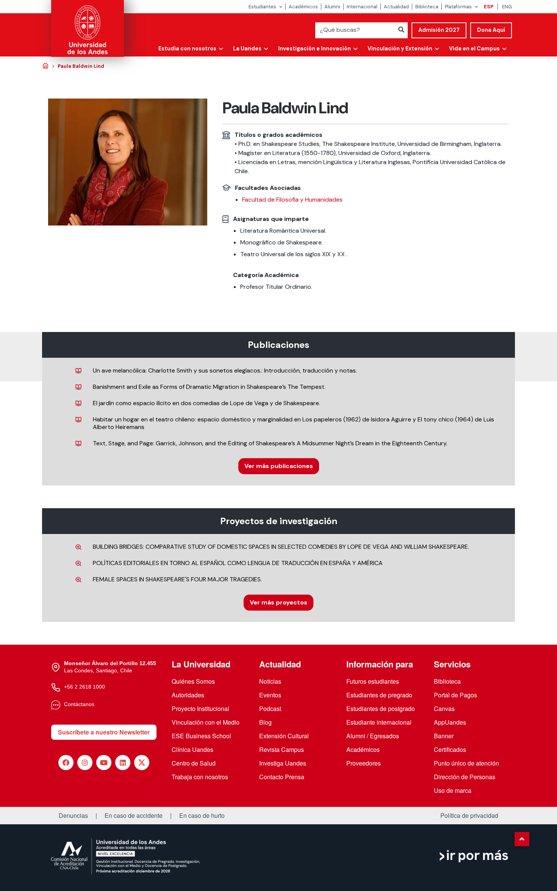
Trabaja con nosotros (200, 776)
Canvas (444, 708)
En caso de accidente (134, 816)
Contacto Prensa (281, 776)
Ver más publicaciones (278, 466)
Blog (265, 722)
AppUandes (450, 722)
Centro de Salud (194, 763)
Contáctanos (79, 704)
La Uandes (247, 48)
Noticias (270, 681)
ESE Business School (201, 735)
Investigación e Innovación (314, 48)
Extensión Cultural (284, 735)
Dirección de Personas (464, 776)
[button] (522, 839)
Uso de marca (452, 790)
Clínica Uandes (192, 749)
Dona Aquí (491, 30)
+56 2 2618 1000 (84, 687)
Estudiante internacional (378, 722)
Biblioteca (426, 6)
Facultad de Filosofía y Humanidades (292, 200)
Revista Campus (281, 749)
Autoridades (188, 695)
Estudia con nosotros (187, 48)
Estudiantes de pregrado (379, 695)
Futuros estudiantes (372, 681)
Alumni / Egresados (372, 735)
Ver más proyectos (278, 602)
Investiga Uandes (282, 763)
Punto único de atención (466, 763)
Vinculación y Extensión (400, 48)
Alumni (332, 6)
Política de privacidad (469, 816)
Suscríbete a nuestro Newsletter (104, 732)
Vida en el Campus (474, 48)
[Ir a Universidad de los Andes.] (45, 66)
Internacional (362, 6)
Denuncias (73, 816)
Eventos (270, 695)
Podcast (270, 708)
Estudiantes (262, 6)
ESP (488, 6)
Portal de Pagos (455, 695)
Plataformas (458, 6)
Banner (444, 735)
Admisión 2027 (439, 30)
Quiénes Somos (193, 681)
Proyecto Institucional (200, 708)
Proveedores (363, 763)
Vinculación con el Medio (205, 722)
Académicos (303, 6)
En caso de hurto (202, 816)
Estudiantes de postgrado (380, 708)
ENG (507, 6)
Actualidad (396, 6)
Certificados (450, 749)
